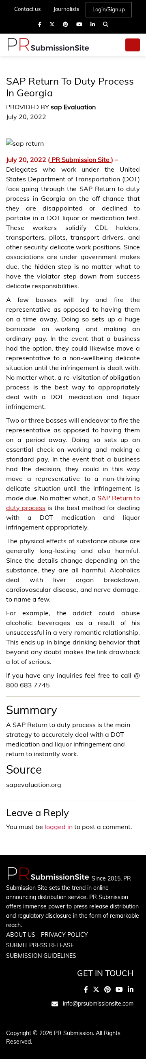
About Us (20, 934)
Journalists (66, 9)
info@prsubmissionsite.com (98, 1003)
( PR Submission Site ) (80, 159)
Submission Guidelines (41, 955)
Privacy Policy (64, 934)
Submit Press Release (40, 945)
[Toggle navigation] (132, 44)
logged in (59, 827)
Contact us (27, 9)
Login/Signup (108, 9)
